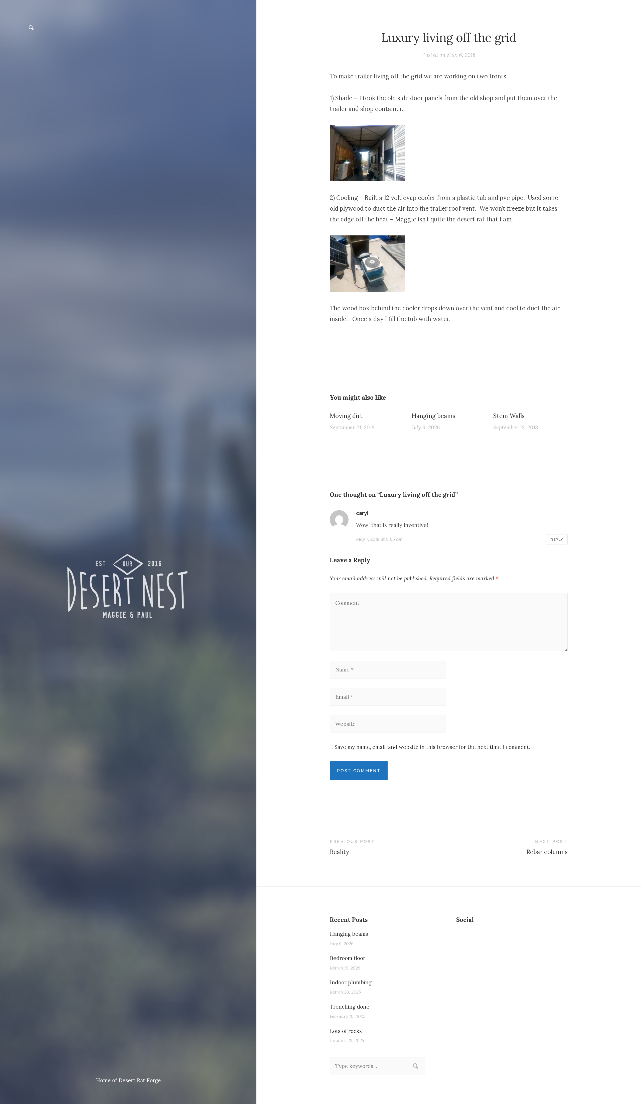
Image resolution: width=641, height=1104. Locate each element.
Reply (557, 539)
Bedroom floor (347, 958)
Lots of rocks (346, 1031)
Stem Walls (509, 416)
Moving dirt (346, 416)
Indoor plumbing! (351, 982)
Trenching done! (350, 1006)
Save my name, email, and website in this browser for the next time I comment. (432, 747)
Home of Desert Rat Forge (128, 1080)
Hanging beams (433, 416)
